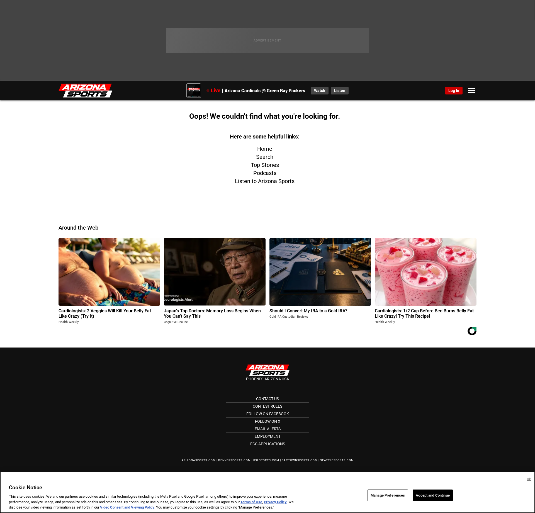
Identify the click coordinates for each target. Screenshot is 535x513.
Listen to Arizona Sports (265, 181)
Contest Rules (267, 406)
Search (264, 157)
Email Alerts (268, 429)
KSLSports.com (266, 460)
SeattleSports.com (337, 460)
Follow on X (267, 421)
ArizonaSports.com (198, 460)
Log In (453, 90)
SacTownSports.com (300, 460)
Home (264, 148)
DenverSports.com (234, 460)
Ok (529, 479)
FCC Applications (267, 444)
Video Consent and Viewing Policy (127, 507)
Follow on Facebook (267, 414)
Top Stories (265, 165)
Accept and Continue (432, 495)
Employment (268, 436)
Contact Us (267, 399)
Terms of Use (251, 502)
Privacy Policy (275, 502)
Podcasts (264, 173)
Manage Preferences (388, 495)
